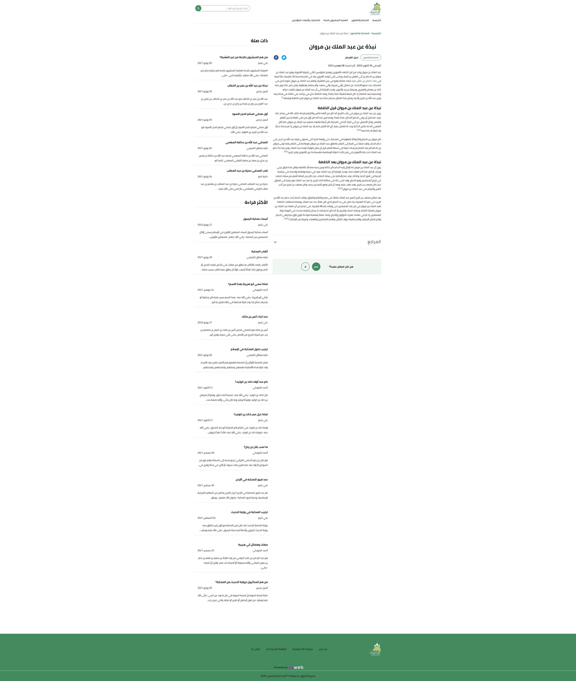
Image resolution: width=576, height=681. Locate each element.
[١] (282, 97)
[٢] (358, 130)
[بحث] (198, 8)
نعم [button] (316, 266)
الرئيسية (376, 20)
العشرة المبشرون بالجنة (336, 20)
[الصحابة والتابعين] (375, 8)
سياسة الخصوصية (302, 648)
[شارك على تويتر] (284, 57)
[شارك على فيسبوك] (276, 57)
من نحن (323, 648)
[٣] (341, 188)
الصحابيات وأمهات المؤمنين (306, 20)
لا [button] (305, 266)
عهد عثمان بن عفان (367, 81)
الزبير (280, 139)
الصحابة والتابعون (360, 20)
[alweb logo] (296, 667)
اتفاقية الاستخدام (276, 648)
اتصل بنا (255, 648)
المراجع (374, 241)
